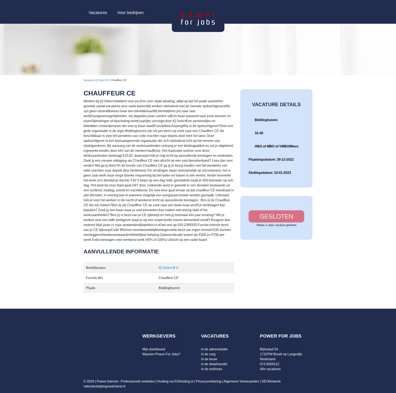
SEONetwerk (271, 381)
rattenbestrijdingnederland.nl (104, 386)
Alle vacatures (270, 369)
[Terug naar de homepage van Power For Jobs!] (198, 19)
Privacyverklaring (208, 381)
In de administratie (214, 349)
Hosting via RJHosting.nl (175, 381)
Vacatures (98, 12)
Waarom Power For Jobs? (161, 354)
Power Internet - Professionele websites (126, 381)
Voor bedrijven (130, 12)
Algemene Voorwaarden (241, 381)
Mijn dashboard (153, 349)
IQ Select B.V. (103, 80)
